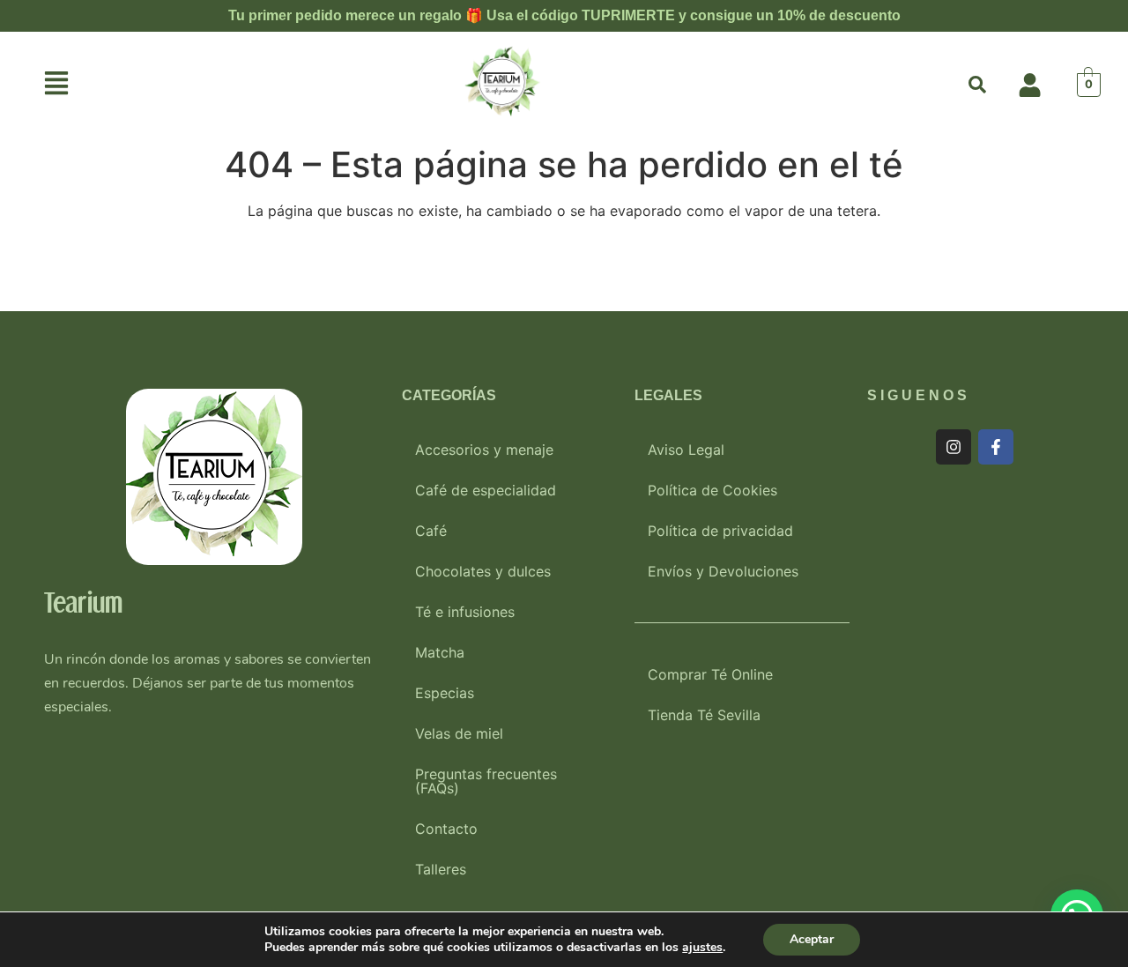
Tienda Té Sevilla (704, 715)
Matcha (439, 652)
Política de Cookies (712, 490)
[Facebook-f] (995, 447)
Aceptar (812, 939)
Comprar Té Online (710, 674)
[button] (56, 85)
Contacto (446, 828)
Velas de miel (459, 733)
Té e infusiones (465, 612)
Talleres (440, 869)
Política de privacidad (720, 530)
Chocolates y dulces (483, 571)
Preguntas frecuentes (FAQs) (486, 781)
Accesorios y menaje (484, 449)
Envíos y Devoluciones (723, 571)
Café (431, 530)
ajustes (702, 948)
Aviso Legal (686, 449)
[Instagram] (953, 447)
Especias (444, 693)
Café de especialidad (485, 490)
